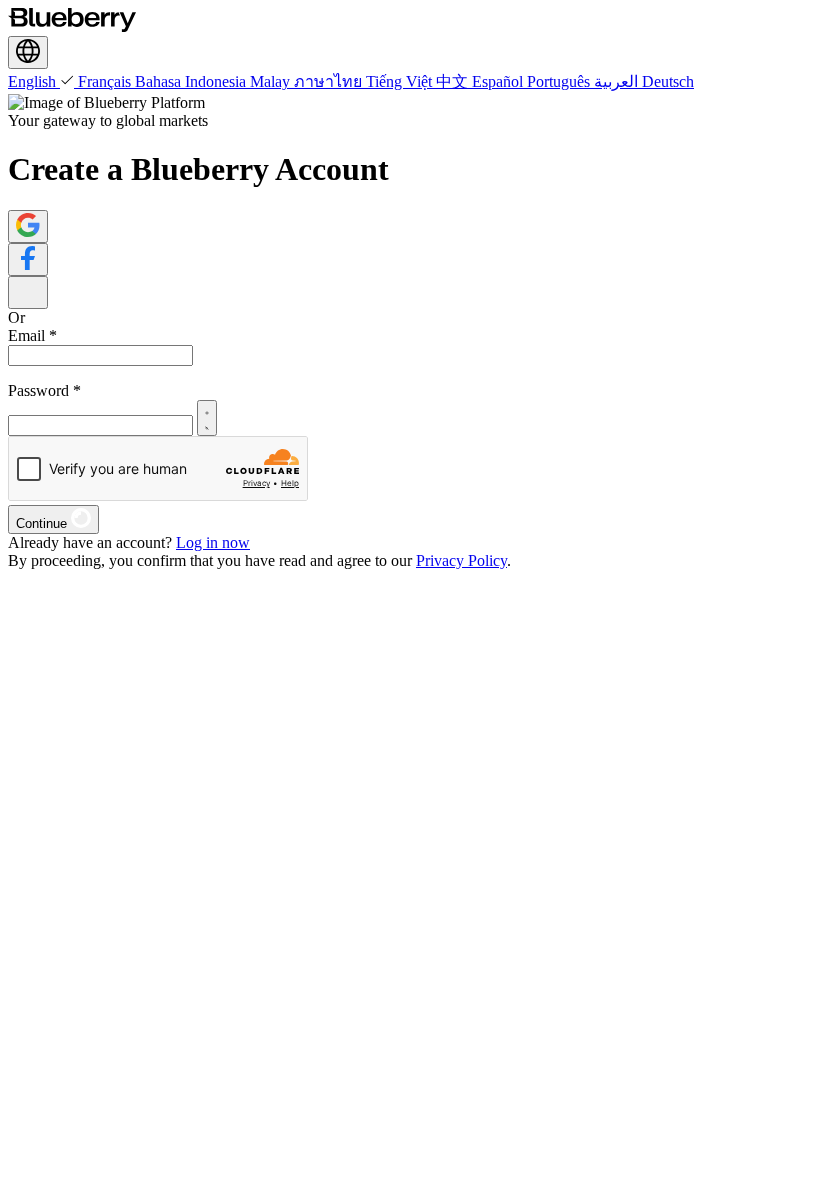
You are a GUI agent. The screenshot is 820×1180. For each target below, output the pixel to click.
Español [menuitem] (499, 81)
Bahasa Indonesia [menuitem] (192, 81)
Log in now (213, 542)
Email (32, 335)
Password (44, 390)
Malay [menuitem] (272, 81)
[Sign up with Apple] (28, 292)
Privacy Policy (461, 560)
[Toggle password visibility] (207, 418)
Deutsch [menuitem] (668, 81)
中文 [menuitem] (454, 81)
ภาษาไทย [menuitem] (330, 81)
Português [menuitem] (560, 81)
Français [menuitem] (106, 81)
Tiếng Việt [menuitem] (401, 81)
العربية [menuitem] (618, 81)
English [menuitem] (34, 81)
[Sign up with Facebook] (28, 259)
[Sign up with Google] (28, 226)
